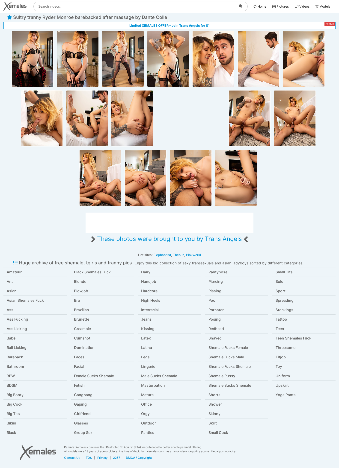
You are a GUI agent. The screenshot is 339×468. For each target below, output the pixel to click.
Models (324, 6)
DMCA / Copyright (139, 457)
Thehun (178, 255)
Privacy (102, 457)
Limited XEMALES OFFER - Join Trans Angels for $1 (169, 25)
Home (261, 6)
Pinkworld (193, 255)
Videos (303, 6)
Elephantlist (162, 255)
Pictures (282, 6)
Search (240, 6)
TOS (89, 457)
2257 (116, 457)
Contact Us (72, 457)
